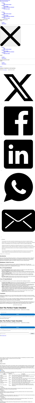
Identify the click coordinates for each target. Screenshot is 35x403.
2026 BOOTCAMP (6, 59)
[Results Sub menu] (4, 5)
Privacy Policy (7, 354)
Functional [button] (1, 386)
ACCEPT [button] (6, 359)
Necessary (2, 370)
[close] (10, 36)
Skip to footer (8, 0)
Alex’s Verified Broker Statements (9, 16)
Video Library (4, 23)
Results (3, 5)
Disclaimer (11, 354)
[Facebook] (18, 137)
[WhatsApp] (18, 203)
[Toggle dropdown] (2, 20)
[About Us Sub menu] (5, 17)
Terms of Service (2, 354)
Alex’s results (16, 347)
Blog (4, 3)
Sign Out (6, 346)
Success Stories (6, 6)
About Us (3, 17)
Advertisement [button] (2, 396)
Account (3, 22)
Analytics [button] (1, 393)
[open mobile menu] (0, 25)
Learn (3, 2)
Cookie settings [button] (2, 359)
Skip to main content (3, 0)
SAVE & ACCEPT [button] (3, 402)
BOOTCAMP (2, 19)
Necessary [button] (1, 369)
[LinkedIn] (18, 170)
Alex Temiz (5, 69)
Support (3, 346)
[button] (18, 239)
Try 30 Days (6, 19)
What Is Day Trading (4, 339)
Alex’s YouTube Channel (7, 4)
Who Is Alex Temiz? (7, 8)
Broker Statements (10, 339)
